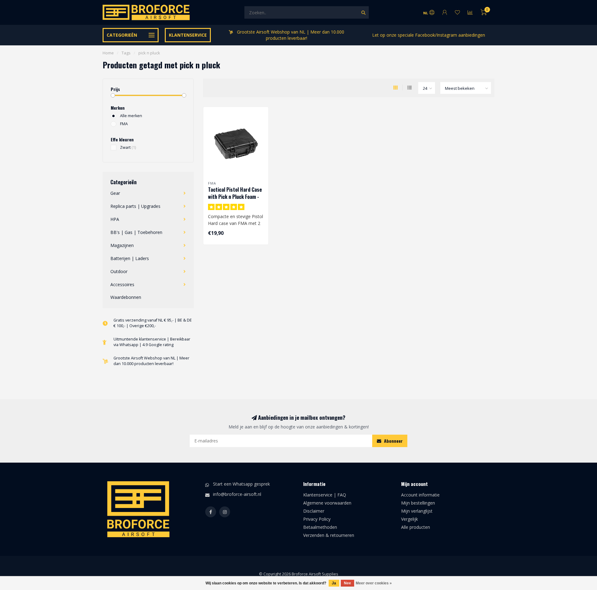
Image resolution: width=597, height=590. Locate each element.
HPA (114, 219)
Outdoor (118, 271)
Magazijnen (122, 245)
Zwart (128, 147)
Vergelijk (409, 519)
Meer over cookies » (374, 583)
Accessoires (122, 284)
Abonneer (393, 440)
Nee (347, 583)
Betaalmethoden (320, 527)
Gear (115, 193)
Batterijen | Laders (129, 258)
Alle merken (131, 115)
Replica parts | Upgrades (135, 206)
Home (108, 53)
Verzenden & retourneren (328, 535)
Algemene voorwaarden (327, 503)
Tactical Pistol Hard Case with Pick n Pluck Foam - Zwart (235, 197)
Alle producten (415, 527)
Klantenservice (188, 35)
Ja (334, 583)
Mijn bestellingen (418, 503)
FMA (124, 123)
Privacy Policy (317, 519)
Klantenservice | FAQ (324, 495)
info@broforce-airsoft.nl (237, 494)
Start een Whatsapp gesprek (241, 484)
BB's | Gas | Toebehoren (136, 232)
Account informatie (420, 495)
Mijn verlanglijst (417, 511)
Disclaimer (313, 511)
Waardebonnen (125, 297)
